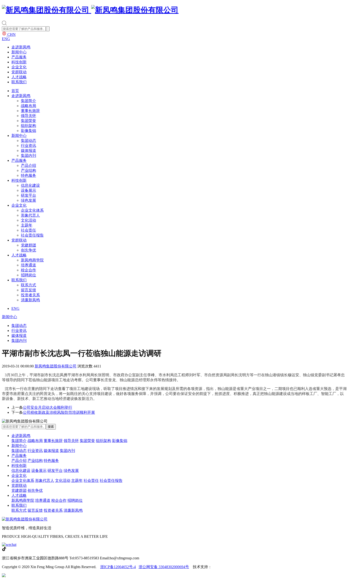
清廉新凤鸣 (30, 300)
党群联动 (19, 72)
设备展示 (28, 190)
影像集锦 (28, 131)
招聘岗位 (28, 275)
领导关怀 (28, 116)
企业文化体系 (32, 210)
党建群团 (28, 245)
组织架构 (28, 126)
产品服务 (19, 57)
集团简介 (28, 101)
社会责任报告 (32, 235)
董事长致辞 (30, 111)
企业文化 (19, 67)
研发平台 (28, 195)
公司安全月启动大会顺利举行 (47, 407)
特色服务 (28, 175)
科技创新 (19, 62)
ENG (6, 39)
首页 (15, 91)
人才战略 (19, 77)
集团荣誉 (28, 121)
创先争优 (28, 250)
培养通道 (28, 265)
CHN (11, 34)
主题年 (26, 225)
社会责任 (28, 230)
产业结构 (28, 170)
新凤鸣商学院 (32, 260)
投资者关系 (30, 295)
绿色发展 (28, 200)
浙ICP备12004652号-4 (118, 567)
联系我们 (19, 82)
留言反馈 (28, 290)
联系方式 (28, 285)
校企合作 (28, 270)
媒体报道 (28, 150)
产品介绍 (28, 165)
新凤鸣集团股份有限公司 (55, 366)
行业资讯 (28, 146)
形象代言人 (30, 215)
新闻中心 (19, 52)
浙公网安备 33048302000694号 (164, 567)
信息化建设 (30, 185)
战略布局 (28, 106)
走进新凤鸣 (20, 47)
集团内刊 (28, 155)
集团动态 (28, 141)
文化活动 (28, 220)
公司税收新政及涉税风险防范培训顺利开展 (59, 412)
